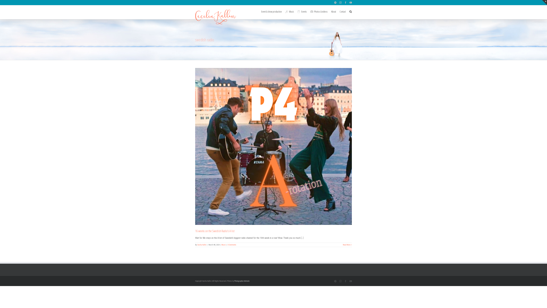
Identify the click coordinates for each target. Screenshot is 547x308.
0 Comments (232, 245)
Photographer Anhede (241, 281)
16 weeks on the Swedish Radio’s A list (214, 231)
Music (224, 245)
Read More (346, 245)
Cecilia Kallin (201, 245)
